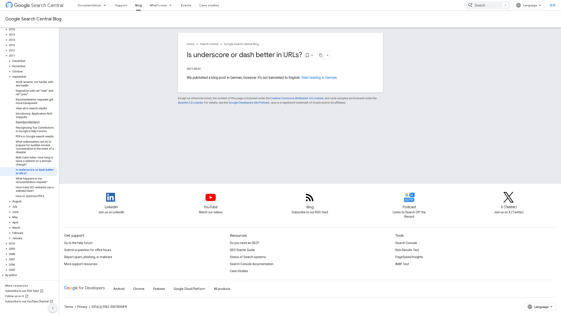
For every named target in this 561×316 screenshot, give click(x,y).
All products (222, 289)
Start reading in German (319, 77)
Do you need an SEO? (244, 243)
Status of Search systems (248, 257)
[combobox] (488, 5)
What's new (158, 5)
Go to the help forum (78, 243)
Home (190, 44)
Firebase (159, 289)
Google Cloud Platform (189, 289)
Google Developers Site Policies (249, 102)
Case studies (209, 5)
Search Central (47, 5)
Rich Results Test (407, 250)
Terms (68, 307)
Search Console (406, 243)
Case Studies (239, 271)
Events (186, 5)
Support (121, 5)
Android (119, 289)
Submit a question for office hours (87, 250)
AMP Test (402, 264)
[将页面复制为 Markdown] (321, 55)
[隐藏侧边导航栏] (52, 308)
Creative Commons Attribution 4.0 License (296, 98)
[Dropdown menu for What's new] (172, 5)
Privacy (82, 307)
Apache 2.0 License (190, 102)
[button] (28, 29)
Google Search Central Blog (33, 19)
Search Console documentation (251, 264)
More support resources (80, 264)
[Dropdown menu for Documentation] (106, 5)
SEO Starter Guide (242, 250)
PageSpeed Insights (409, 257)
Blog (138, 5)
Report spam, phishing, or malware (88, 257)
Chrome (138, 289)
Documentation (89, 5)
